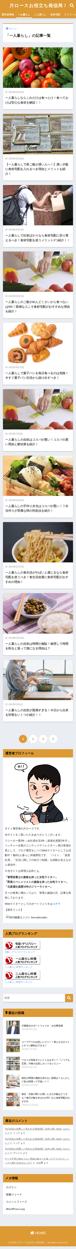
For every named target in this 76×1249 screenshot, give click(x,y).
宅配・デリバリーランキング (20, 952)
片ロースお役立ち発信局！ (39, 5)
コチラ (56, 903)
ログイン (11, 1187)
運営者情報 (8, 14)
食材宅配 (55, 14)
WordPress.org (15, 1209)
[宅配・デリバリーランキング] (23, 945)
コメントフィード (16, 1201)
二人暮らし (40, 14)
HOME (40, 1233)
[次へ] (53, 739)
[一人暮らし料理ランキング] (22, 960)
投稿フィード (14, 1194)
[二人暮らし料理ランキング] (22, 974)
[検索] (69, 998)
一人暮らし (24, 14)
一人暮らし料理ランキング (18, 967)
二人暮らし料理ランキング (18, 982)
